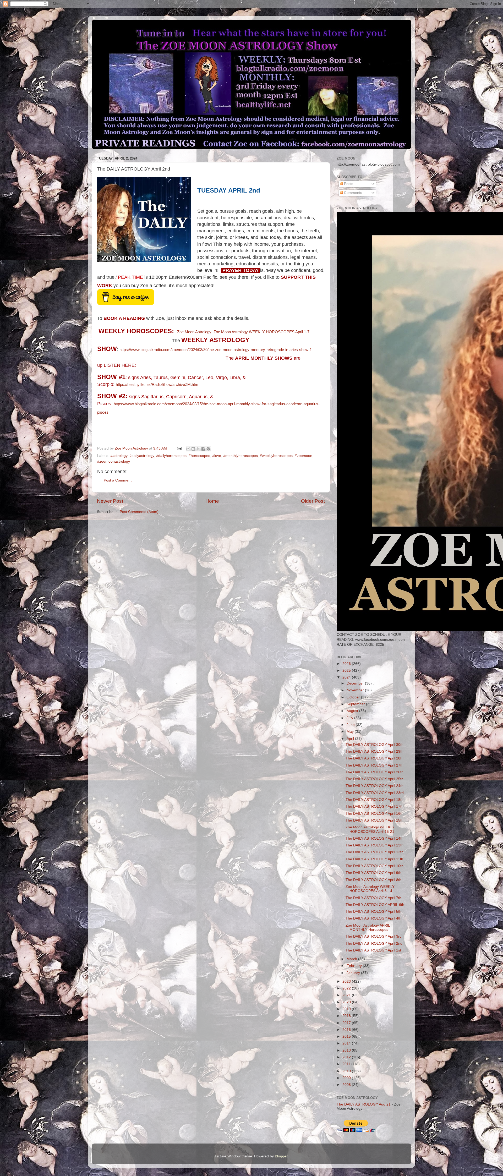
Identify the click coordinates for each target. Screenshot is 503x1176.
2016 (347, 1030)
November (356, 690)
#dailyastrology (141, 456)
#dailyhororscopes (171, 456)
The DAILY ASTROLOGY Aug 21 (364, 1104)
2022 (347, 988)
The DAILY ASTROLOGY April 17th (374, 806)
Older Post (313, 501)
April (351, 739)
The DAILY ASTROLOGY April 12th (374, 852)
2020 (347, 1002)
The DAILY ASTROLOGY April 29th (374, 751)
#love (216, 456)
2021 (347, 995)
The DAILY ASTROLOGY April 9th (373, 873)
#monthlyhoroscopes (240, 456)
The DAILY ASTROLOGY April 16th (374, 814)
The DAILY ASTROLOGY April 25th (374, 779)
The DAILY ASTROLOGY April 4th (373, 918)
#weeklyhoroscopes (276, 456)
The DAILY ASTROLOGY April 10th (374, 866)
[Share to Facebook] (203, 448)
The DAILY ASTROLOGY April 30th (374, 745)
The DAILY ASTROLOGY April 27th (374, 765)
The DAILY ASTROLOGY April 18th (374, 800)
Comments (352, 193)
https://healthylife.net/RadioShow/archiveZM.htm (157, 384)
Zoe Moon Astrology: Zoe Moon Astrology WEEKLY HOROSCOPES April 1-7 (243, 332)
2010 (347, 1071)
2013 (347, 1050)
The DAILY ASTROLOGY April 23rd (375, 793)
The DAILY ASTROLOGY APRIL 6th (375, 905)
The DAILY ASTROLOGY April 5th (373, 912)
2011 (346, 1064)
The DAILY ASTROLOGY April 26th (374, 772)
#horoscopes (199, 456)
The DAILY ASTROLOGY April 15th (374, 820)
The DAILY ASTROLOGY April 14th (374, 838)
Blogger (281, 1156)
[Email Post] (179, 448)
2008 (347, 1085)
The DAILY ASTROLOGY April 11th (374, 859)
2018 (347, 1016)
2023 (347, 981)
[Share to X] (198, 448)
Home (212, 501)
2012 (347, 1057)
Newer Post (110, 501)
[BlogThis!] (193, 448)
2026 (347, 664)
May (351, 732)
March (352, 959)
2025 (347, 670)
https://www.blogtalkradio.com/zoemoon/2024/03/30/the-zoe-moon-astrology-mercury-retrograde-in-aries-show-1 (215, 350)
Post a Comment (118, 480)
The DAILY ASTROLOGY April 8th (373, 880)
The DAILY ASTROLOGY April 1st (373, 950)
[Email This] (188, 448)
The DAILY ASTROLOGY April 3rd (374, 936)
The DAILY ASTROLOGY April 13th (374, 845)
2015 (347, 1036)
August (353, 711)
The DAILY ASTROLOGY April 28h (374, 758)
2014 (347, 1043)
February (355, 966)
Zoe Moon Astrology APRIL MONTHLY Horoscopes (368, 927)
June (351, 725)
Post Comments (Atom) (139, 512)
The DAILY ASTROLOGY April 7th (373, 898)
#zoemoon (303, 456)
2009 (347, 1078)
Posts (348, 184)
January (354, 973)
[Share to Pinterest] (208, 448)
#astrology (118, 456)
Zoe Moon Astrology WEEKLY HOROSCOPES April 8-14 (370, 889)
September (356, 704)
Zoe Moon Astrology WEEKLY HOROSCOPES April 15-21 (370, 829)
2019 (347, 1009)
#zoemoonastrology (113, 461)
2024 (347, 677)
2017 (347, 1023)
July (350, 718)
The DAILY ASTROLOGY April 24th (374, 786)
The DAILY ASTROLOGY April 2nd (374, 943)
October (354, 697)
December (356, 683)
